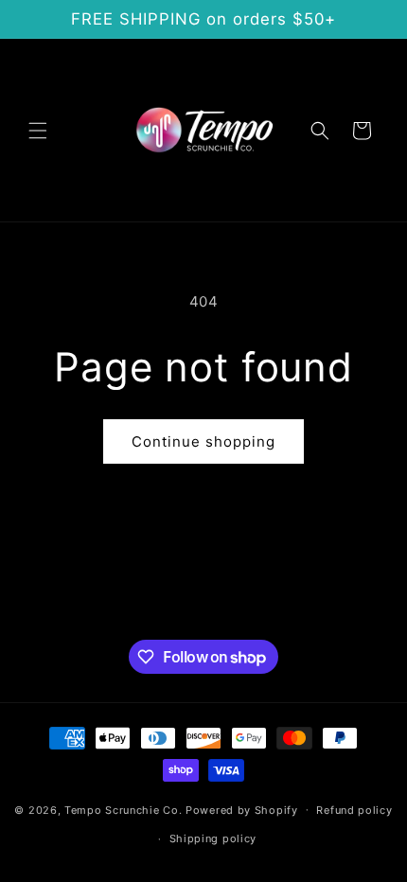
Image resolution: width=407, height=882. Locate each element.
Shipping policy (213, 838)
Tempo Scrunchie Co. (123, 809)
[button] (38, 130)
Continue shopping (203, 441)
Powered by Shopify (242, 809)
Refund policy (354, 810)
